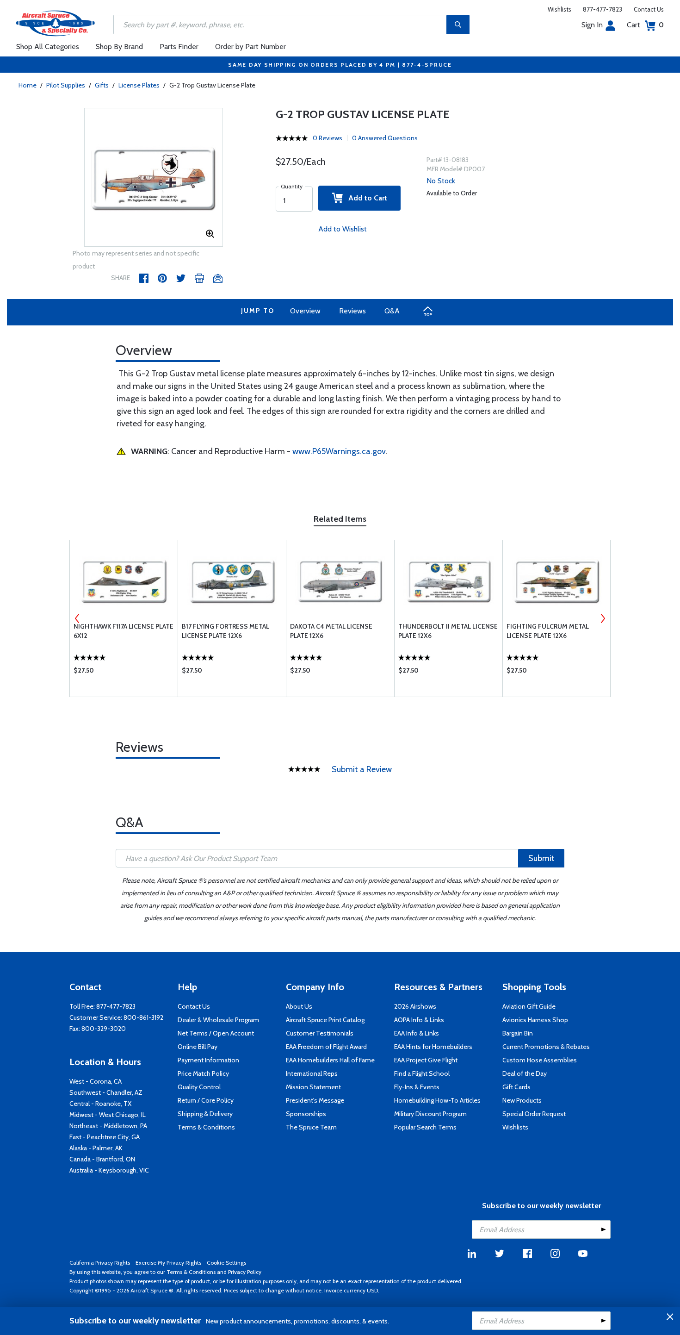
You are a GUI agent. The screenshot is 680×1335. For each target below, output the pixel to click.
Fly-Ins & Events (416, 1087)
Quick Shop (123, 672)
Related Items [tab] (340, 519)
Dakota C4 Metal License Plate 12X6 (331, 631)
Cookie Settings (226, 1262)
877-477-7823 (602, 9)
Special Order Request (534, 1114)
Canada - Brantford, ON (102, 1159)
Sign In (592, 24)
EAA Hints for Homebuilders (433, 1046)
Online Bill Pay (197, 1046)
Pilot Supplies (65, 85)
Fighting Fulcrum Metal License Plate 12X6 (548, 631)
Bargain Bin (517, 1033)
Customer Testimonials (319, 1033)
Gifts (102, 85)
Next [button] (603, 618)
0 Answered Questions (385, 138)
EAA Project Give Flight (425, 1060)
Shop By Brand (119, 46)
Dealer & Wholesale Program (218, 1020)
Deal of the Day (524, 1073)
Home (28, 85)
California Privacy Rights (99, 1262)
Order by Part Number (250, 46)
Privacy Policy (244, 1271)
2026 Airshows (415, 1006)
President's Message (315, 1100)
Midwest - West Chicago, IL (107, 1114)
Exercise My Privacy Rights (168, 1262)
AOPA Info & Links (419, 1020)
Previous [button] (77, 618)
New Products (522, 1100)
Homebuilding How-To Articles (437, 1100)
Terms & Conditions (206, 1127)
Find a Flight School (422, 1073)
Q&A (392, 310)
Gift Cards (516, 1087)
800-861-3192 (143, 1017)
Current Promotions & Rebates (546, 1046)
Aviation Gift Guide (529, 1006)
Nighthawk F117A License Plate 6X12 (123, 631)
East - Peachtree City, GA (104, 1137)
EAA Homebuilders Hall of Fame (330, 1060)
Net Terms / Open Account (216, 1033)
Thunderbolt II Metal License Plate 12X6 (448, 631)
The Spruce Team (311, 1127)
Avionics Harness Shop (535, 1020)
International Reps (312, 1073)
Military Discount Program (430, 1114)
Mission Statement (313, 1087)
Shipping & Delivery (205, 1114)
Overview (305, 310)
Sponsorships (306, 1114)
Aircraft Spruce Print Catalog (325, 1020)
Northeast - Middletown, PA (108, 1126)
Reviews (352, 310)
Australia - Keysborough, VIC (109, 1170)
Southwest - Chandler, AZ (105, 1092)
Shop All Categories (47, 46)
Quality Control (199, 1087)
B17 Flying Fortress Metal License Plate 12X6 (225, 631)
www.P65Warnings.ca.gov (339, 451)
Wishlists (559, 9)
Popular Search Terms (425, 1127)
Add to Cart (365, 197)
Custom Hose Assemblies (539, 1060)
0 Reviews (327, 138)
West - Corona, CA (95, 1081)
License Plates (139, 85)
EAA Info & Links (416, 1033)
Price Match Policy (203, 1073)
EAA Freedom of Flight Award (326, 1046)
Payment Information (208, 1060)
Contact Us (649, 9)
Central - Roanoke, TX (100, 1103)
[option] (154, 177)
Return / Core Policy (206, 1100)
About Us (299, 1006)
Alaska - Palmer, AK (96, 1148)
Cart (645, 24)
